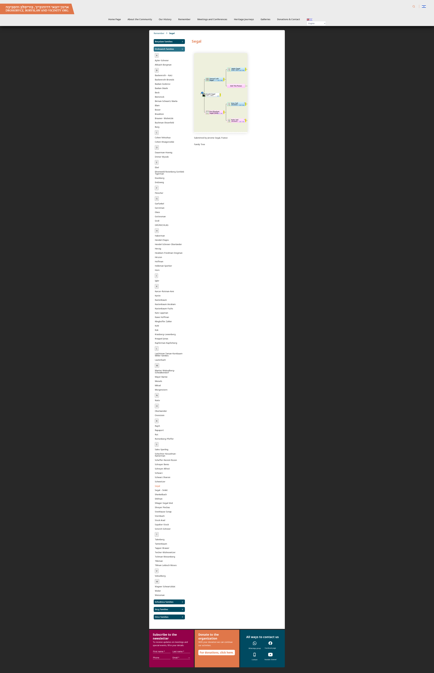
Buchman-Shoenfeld (164, 123)
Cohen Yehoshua (162, 137)
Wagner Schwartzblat (165, 586)
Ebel (157, 167)
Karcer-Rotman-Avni (164, 291)
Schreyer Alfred (162, 469)
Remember (184, 19)
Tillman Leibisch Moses (166, 565)
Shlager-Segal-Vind (164, 503)
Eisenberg (159, 178)
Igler (157, 281)
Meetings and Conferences (212, 19)
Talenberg (159, 539)
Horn (157, 270)
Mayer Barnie (161, 377)
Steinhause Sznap (163, 512)
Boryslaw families (163, 41)
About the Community (140, 19)
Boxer (158, 110)
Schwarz (159, 473)
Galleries (265, 19)
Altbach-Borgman (163, 65)
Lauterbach (160, 360)
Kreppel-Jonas (161, 339)
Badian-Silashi (161, 88)
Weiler (158, 591)
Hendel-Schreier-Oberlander (168, 244)
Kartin (157, 296)
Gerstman (159, 208)
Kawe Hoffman (162, 317)
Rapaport (159, 430)
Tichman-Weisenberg (165, 557)
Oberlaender (161, 411)
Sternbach (160, 516)
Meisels (158, 381)
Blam (157, 105)
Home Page (114, 19)
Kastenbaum (161, 300)
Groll (157, 221)
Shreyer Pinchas (162, 507)
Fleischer (159, 193)
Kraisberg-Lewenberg (165, 334)
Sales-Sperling (161, 449)
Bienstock (159, 97)
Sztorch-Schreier (163, 529)
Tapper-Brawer (162, 548)
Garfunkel (159, 204)
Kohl (157, 326)
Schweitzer (160, 482)
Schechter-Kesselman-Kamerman (165, 455)
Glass (157, 212)
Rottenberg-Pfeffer (164, 439)
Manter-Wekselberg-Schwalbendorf (165, 371)
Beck (157, 92)
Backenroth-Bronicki (164, 80)
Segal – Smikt (161, 490)
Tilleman (159, 561)
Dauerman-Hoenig (163, 152)
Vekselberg (160, 576)
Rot (156, 434)
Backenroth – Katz (163, 75)
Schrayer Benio (162, 464)
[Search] (414, 6)
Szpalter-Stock (162, 524)
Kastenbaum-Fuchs (164, 308)
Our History (165, 19)
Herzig (158, 249)
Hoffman (159, 261)
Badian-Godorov (162, 84)
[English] (308, 19)
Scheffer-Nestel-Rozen (166, 460)
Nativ (157, 400)
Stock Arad (160, 520)
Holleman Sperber (163, 266)
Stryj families (161, 609)
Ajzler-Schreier (162, 60)
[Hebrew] (311, 19)
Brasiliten (159, 114)
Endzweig (159, 182)
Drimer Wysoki (162, 157)
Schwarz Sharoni (162, 477)
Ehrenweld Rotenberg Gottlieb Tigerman (169, 173)
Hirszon (158, 257)
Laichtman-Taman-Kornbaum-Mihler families (169, 355)
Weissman (160, 595)
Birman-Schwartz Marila (166, 101)
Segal (157, 486)
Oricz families (161, 617)
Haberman (160, 236)
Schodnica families (164, 602)
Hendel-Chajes (162, 240)
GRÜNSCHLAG (161, 225)
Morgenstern (161, 390)
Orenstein (159, 415)
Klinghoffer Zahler (163, 321)
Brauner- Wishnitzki (164, 118)
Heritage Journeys (244, 19)
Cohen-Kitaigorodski (164, 142)
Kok (156, 330)
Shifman (158, 499)
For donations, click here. (217, 652)
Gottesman (160, 216)
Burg (157, 127)
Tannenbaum (161, 544)
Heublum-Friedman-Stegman (168, 253)
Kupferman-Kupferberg (166, 343)
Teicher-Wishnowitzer (165, 552)
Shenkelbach (161, 494)
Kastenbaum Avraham (165, 304)
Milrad (158, 385)
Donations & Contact (288, 19)
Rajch (157, 426)
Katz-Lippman (161, 313)
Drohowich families (164, 49)
